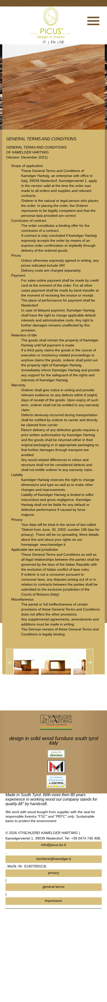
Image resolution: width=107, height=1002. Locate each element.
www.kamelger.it (52, 544)
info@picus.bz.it (53, 845)
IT (44, 42)
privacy (53, 873)
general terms (53, 887)
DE (61, 42)
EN (53, 42)
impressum (53, 901)
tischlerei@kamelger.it (53, 859)
